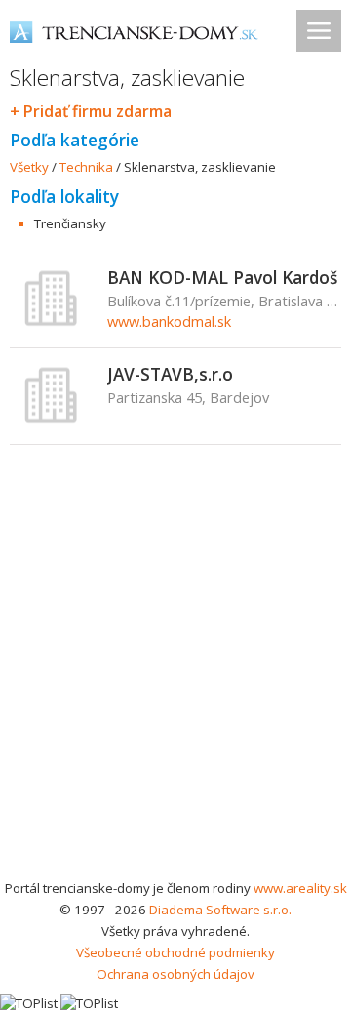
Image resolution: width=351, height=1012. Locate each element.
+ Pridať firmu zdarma (91, 111)
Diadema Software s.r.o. (220, 909)
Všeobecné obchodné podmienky (175, 952)
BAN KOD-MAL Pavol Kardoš (222, 277)
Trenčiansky (70, 223)
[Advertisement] (175, 692)
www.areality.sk (300, 888)
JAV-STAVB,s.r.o (170, 374)
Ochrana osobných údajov (175, 974)
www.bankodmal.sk (169, 321)
